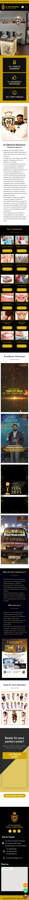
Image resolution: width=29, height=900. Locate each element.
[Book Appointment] (25, 896)
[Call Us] (25, 885)
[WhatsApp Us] (25, 890)
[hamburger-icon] (26, 7)
